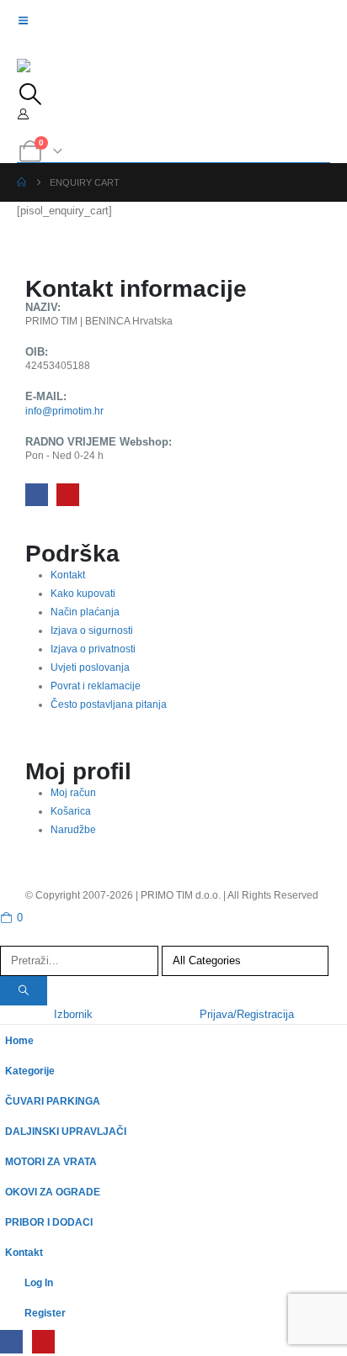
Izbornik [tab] (73, 1014)
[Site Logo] (50, 71)
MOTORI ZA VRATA (51, 1161)
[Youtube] (67, 494)
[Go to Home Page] (21, 182)
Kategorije (30, 1070)
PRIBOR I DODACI (49, 1221)
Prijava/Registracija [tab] (247, 1014)
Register (45, 1312)
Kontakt (24, 1252)
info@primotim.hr (64, 410)
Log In (38, 1282)
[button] (30, 94)
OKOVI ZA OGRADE (52, 1191)
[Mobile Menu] (29, 21)
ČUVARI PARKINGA (52, 1100)
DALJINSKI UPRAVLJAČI (65, 1131)
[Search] (23, 990)
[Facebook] (36, 494)
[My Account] (23, 114)
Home (19, 1040)
